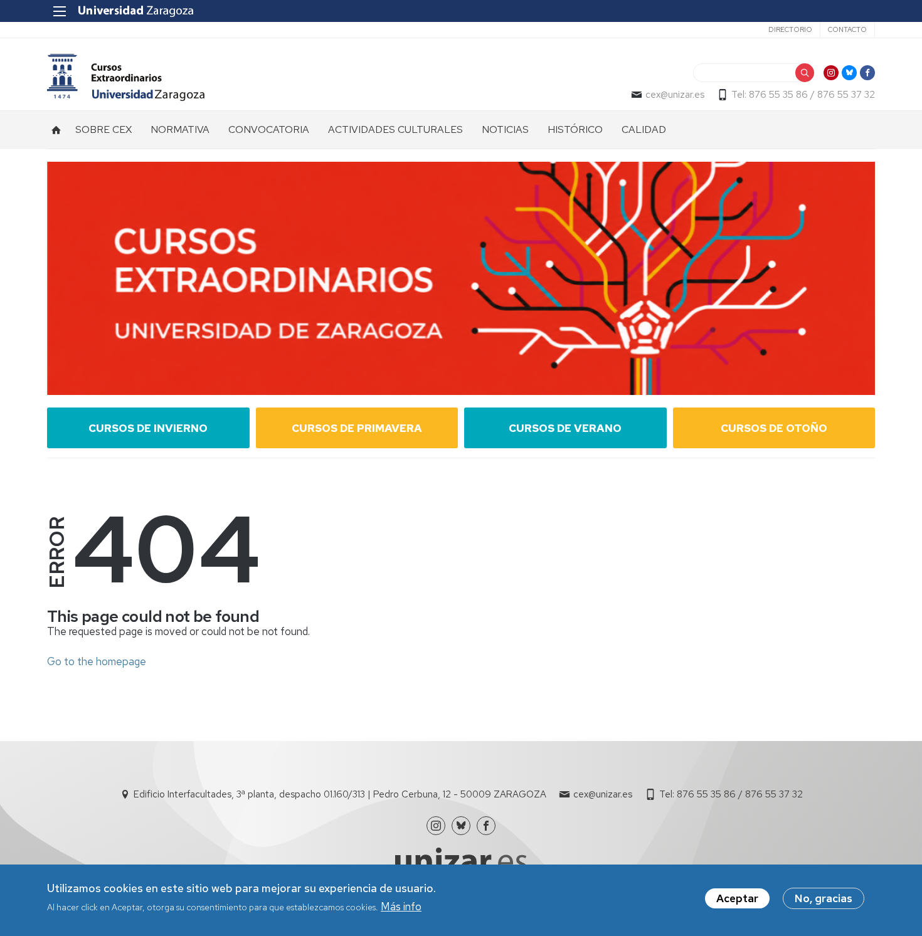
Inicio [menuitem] (56, 129)
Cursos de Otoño (774, 428)
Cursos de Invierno (148, 428)
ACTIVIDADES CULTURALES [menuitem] (395, 129)
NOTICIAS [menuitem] (505, 129)
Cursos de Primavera (357, 428)
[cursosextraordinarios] (125, 77)
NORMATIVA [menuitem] (180, 129)
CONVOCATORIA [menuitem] (268, 129)
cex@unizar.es (674, 94)
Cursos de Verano (565, 428)
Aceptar (737, 898)
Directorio (790, 29)
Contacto (847, 29)
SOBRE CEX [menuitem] (103, 129)
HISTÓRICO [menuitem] (575, 129)
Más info (401, 906)
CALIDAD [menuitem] (644, 129)
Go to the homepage (96, 661)
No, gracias (823, 898)
